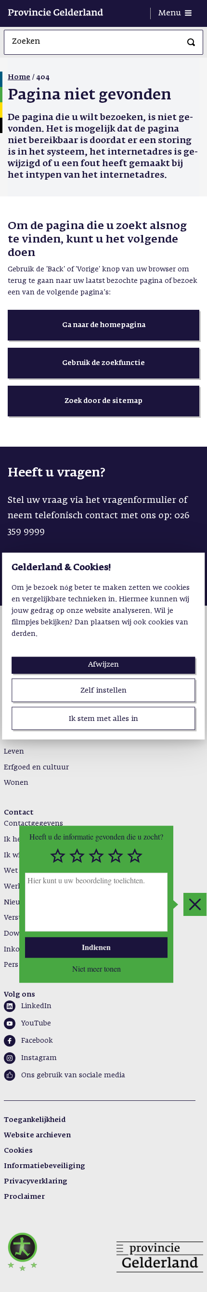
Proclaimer (24, 1197)
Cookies (18, 1150)
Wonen (16, 783)
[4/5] (115, 856)
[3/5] (96, 856)
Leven (14, 751)
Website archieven (37, 1135)
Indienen (96, 946)
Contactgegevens (33, 823)
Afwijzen (103, 664)
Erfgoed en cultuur (36, 767)
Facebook (37, 1040)
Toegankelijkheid (34, 1120)
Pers (11, 965)
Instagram (39, 1058)
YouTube (36, 1023)
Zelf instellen (103, 690)
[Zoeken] (191, 42)
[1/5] (57, 856)
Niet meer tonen (96, 968)
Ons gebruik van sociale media (73, 1075)
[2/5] (77, 856)
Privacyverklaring (35, 1181)
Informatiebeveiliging (44, 1166)
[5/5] (134, 856)
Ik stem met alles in (103, 718)
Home (19, 77)
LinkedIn (36, 1006)
